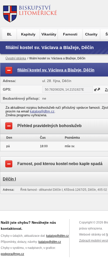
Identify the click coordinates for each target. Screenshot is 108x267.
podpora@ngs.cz (12, 254)
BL (9, 34)
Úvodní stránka (16, 58)
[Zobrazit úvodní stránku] (30, 13)
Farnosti (70, 34)
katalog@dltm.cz (42, 111)
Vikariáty (48, 34)
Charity (91, 34)
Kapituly (28, 34)
